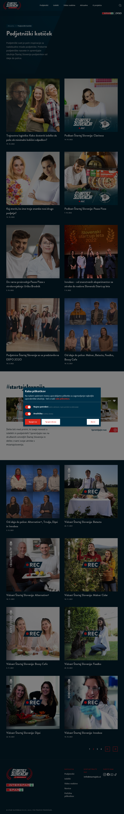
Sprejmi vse (33, 422)
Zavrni (93, 422)
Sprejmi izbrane (50, 422)
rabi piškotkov (62, 399)
